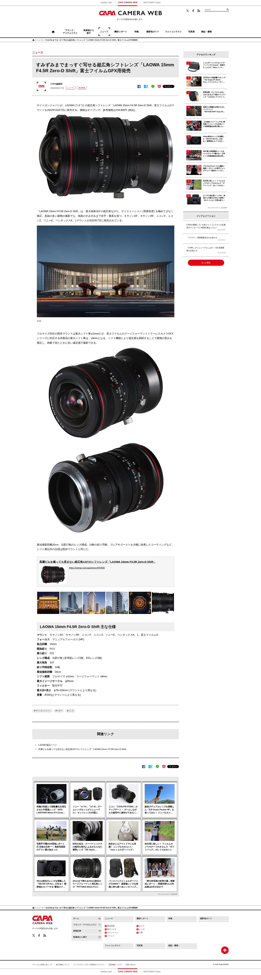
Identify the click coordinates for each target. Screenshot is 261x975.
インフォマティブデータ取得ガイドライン (89, 964)
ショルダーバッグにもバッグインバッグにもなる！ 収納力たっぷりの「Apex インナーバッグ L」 (214, 65)
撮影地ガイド (206, 918)
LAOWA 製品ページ (47, 745)
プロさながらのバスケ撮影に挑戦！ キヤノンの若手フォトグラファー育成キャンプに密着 (214, 168)
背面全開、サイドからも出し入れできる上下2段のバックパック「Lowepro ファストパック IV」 (214, 94)
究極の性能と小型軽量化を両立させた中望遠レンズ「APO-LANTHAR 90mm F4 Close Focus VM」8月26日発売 (51, 809)
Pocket (159, 86)
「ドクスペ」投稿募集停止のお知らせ (201, 238)
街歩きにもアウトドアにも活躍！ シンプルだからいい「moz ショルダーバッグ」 (122, 847)
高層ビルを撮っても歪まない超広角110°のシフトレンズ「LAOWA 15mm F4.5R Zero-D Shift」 (97, 561)
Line (153, 86)
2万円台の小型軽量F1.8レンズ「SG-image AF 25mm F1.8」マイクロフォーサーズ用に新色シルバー (214, 80)
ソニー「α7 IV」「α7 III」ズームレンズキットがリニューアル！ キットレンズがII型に (87, 809)
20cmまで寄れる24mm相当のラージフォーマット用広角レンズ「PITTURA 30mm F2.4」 (87, 884)
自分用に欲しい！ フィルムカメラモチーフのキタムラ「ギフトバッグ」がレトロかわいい (159, 847)
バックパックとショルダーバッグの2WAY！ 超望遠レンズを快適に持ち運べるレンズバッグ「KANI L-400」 (123, 884)
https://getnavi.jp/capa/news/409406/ (87, 568)
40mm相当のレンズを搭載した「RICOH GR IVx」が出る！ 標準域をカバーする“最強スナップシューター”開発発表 (51, 884)
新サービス (111, 929)
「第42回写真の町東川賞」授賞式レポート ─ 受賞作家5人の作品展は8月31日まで (160, 884)
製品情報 (82, 88)
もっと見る (206, 263)
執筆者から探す (80, 937)
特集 (170, 918)
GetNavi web (106, 2)
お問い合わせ (130, 964)
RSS (198, 10)
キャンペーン (112, 932)
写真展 (140, 945)
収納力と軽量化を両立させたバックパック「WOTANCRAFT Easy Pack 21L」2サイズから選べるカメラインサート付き (214, 109)
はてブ (146, 86)
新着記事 (77, 931)
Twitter (187, 10)
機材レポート (142, 918)
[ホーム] (53, 31)
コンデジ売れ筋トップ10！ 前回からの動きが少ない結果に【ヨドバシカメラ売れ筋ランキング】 (214, 198)
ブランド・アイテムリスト (85, 924)
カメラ (141, 926)
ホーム (33, 40)
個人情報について (62, 964)
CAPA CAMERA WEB (127, 2)
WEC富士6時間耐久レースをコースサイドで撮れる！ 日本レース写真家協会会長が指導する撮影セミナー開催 (214, 153)
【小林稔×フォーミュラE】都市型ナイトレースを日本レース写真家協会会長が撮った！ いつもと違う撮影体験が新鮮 (214, 124)
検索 (228, 9)
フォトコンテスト (113, 945)
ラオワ (59, 711)
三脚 (141, 932)
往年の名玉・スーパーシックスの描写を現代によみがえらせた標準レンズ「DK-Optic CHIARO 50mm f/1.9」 (87, 847)
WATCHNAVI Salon (151, 2)
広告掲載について (115, 964)
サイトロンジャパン (43, 711)
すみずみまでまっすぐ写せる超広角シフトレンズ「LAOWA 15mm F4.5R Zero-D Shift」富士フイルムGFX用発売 (91, 40)
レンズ (71, 711)
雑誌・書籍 (173, 945)
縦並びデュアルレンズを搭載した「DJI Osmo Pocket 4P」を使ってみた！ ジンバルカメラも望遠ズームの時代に (159, 809)
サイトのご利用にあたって (42, 964)
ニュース (40, 40)
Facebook (193, 10)
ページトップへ (225, 950)
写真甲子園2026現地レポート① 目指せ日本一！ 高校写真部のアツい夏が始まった (51, 847)
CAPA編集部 (56, 84)
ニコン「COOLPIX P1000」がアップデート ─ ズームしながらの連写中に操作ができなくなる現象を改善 (123, 809)
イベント (110, 936)
